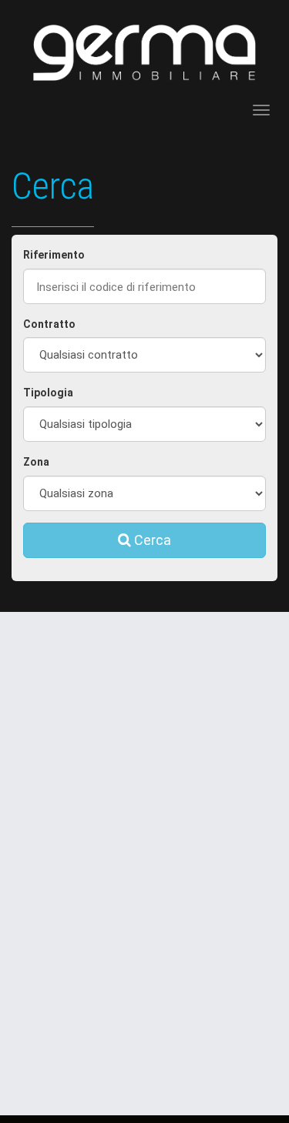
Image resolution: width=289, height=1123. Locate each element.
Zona (36, 462)
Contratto (49, 324)
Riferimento (54, 255)
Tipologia (48, 392)
